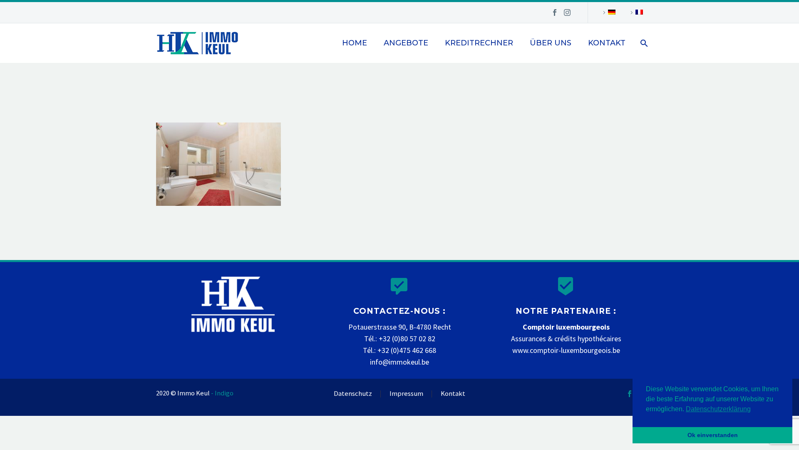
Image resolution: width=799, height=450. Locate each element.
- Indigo (222, 393)
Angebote (406, 43)
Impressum (406, 394)
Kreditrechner (479, 43)
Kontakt (606, 43)
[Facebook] (554, 12)
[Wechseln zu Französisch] (635, 12)
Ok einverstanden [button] (712, 435)
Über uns (550, 43)
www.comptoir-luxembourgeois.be (566, 350)
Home (354, 43)
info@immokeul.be (399, 362)
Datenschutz (353, 394)
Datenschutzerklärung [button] (718, 408)
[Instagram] (567, 12)
